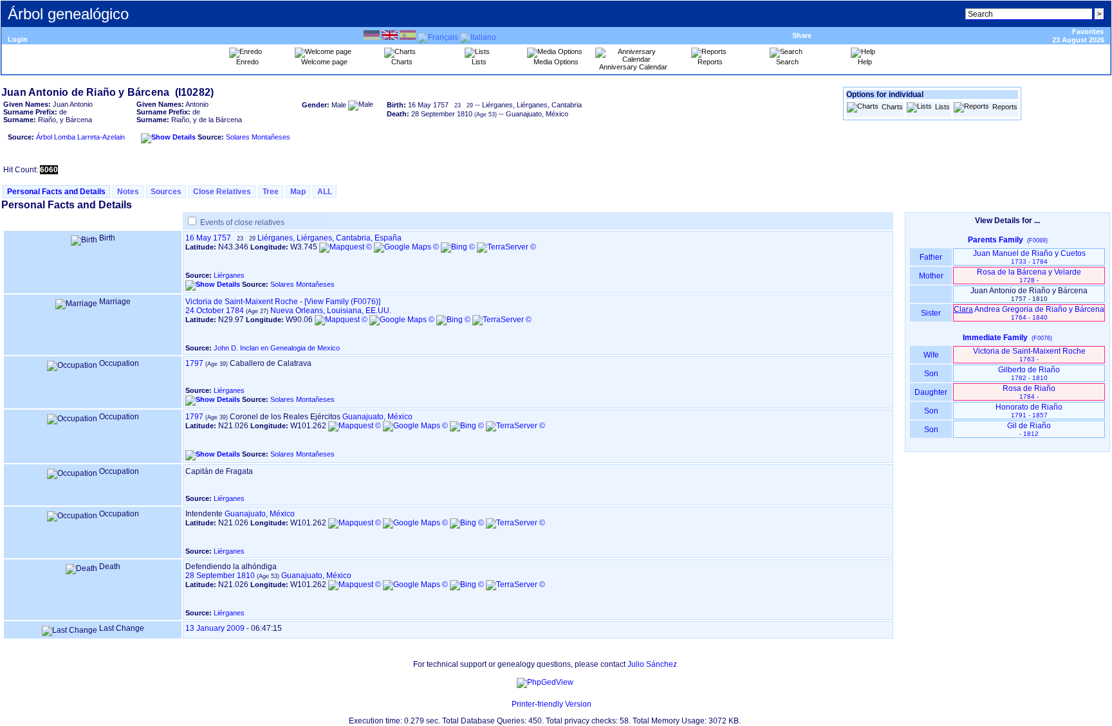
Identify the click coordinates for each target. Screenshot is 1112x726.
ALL (324, 191)
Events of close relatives (242, 222)
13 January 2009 (215, 628)
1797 (194, 363)
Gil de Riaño (1029, 429)
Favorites (1088, 31)
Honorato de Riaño (1029, 411)
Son (931, 373)
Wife (931, 354)
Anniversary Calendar (633, 67)
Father (931, 257)
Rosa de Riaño (1029, 392)
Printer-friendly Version (551, 704)
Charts (892, 107)
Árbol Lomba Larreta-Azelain (80, 137)
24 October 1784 (214, 310)
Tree (271, 191)
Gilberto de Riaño (1029, 373)
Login (18, 39)
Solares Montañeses (258, 137)
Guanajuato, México (377, 416)
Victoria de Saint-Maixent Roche (241, 301)
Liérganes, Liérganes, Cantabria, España (329, 237)
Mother (931, 275)
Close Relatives (222, 191)
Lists (942, 107)
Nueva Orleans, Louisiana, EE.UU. (330, 310)
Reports (1004, 107)
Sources (166, 191)
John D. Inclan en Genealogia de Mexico (277, 348)
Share (801, 35)
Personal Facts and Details (56, 191)
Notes (128, 191)
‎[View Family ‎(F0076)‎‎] (342, 301)
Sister (931, 313)
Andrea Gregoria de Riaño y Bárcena (1029, 313)
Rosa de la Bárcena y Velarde (1029, 276)
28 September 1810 (220, 575)
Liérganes (229, 275)
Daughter (931, 392)
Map (298, 191)
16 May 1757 (208, 237)
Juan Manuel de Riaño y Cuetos (1029, 257)
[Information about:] (505, 704)
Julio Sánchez (652, 664)
